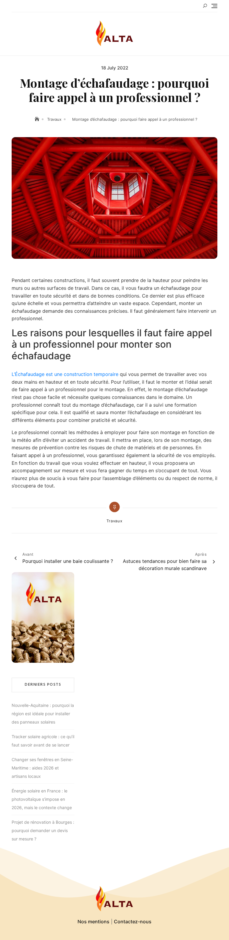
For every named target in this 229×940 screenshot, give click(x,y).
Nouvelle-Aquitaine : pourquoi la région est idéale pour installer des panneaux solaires (43, 713)
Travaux (114, 520)
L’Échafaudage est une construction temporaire (65, 374)
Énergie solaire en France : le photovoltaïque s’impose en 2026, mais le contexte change (42, 799)
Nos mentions (93, 921)
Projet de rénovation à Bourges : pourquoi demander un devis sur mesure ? (43, 830)
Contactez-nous (132, 921)
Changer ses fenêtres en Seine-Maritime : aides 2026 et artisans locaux (42, 768)
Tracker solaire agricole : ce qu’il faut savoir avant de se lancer (43, 740)
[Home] (38, 119)
